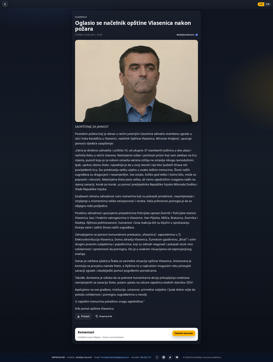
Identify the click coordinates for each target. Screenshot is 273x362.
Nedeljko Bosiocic (186, 34)
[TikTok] (170, 357)
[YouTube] (176, 357)
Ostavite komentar (184, 333)
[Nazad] (5, 4)
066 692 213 (145, 357)
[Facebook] (157, 357)
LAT (261, 4)
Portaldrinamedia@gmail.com (115, 357)
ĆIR (267, 4)
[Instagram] (163, 357)
